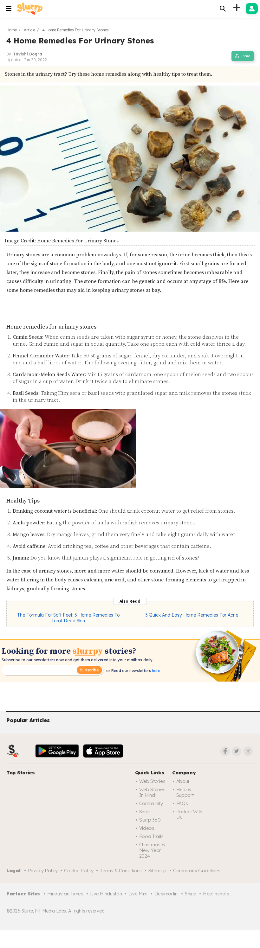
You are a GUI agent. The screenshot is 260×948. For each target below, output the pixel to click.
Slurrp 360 (150, 820)
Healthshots (216, 894)
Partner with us (189, 814)
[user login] (252, 8)
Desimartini (166, 894)
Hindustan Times (65, 894)
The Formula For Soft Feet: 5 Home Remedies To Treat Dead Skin (68, 618)
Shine (190, 894)
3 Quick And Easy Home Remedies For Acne (191, 615)
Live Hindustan (106, 894)
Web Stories (152, 781)
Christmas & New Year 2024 (152, 850)
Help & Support (185, 792)
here (155, 670)
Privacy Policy (43, 871)
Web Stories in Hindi (152, 792)
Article (29, 30)
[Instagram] (248, 751)
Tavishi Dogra (27, 54)
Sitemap (157, 871)
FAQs (182, 803)
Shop (145, 812)
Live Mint (137, 894)
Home (11, 30)
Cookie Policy (78, 871)
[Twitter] (236, 751)
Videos (146, 828)
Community (151, 803)
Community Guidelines (196, 871)
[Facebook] (225, 751)
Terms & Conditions (121, 871)
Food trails (151, 836)
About (183, 781)
